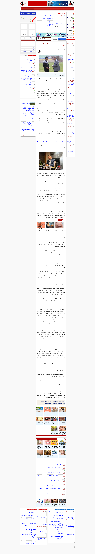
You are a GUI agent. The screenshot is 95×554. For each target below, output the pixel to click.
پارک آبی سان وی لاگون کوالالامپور (70, 123)
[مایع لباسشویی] (51, 35)
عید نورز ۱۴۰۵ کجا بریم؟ (70, 108)
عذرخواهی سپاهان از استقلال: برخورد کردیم (47, 25)
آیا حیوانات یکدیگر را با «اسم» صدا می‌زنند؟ (30, 516)
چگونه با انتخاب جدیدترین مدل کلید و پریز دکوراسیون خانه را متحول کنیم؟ (28, 110)
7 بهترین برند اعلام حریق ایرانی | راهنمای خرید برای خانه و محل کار (71, 150)
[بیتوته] (23, 5)
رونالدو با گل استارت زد (28, 84)
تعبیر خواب (22, 37)
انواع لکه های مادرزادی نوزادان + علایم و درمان (28, 122)
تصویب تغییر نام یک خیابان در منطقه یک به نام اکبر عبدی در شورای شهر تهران (56, 533)
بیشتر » (38, 13)
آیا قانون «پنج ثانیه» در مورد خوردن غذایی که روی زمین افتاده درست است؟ (28, 132)
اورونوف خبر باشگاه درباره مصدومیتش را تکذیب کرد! (46, 19)
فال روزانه (24, 34)
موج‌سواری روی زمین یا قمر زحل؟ (56, 464)
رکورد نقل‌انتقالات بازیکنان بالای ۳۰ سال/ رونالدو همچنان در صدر (26, 90)
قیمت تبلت (32, 49)
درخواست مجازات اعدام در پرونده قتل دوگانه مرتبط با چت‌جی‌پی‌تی (52, 493)
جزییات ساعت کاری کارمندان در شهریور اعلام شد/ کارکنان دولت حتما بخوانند (56, 512)
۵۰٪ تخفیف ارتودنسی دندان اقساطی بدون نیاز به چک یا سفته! (54, 403)
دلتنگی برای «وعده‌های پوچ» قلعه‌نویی (48, 18)
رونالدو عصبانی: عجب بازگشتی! (49, 21)
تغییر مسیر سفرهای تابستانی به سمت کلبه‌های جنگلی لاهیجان (25, 103)
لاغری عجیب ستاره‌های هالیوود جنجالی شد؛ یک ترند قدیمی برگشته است (42, 539)
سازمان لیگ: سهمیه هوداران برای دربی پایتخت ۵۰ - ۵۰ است (26, 65)
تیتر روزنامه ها (32, 51)
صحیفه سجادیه (24, 51)
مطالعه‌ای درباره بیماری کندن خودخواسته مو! (30, 543)
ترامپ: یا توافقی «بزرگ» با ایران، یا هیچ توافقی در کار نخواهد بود (52, 477)
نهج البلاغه (25, 49)
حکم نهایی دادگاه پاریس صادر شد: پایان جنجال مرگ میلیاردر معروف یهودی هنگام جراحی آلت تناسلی (70, 133)
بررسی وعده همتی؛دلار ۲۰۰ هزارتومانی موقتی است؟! (70, 526)
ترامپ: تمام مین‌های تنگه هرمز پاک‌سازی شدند (57, 538)
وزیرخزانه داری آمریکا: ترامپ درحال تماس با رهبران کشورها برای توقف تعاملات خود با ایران (56, 527)
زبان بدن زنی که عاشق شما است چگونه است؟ (28, 129)
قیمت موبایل (32, 47)
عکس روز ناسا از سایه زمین (32, 530)
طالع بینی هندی (33, 37)
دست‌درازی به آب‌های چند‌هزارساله (58, 515)
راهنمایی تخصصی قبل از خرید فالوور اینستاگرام (71, 93)
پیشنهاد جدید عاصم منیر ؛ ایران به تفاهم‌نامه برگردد (69, 518)
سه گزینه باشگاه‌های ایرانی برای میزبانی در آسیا (54, 472)
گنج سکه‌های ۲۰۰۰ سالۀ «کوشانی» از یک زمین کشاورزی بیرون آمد (70, 59)
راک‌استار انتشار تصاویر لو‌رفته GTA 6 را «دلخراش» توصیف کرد (28, 114)
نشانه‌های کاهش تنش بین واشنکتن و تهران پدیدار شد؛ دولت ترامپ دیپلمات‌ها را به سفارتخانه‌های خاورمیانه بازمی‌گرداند (56, 517)
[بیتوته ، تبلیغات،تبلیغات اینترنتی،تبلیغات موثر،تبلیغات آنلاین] (37, 3)
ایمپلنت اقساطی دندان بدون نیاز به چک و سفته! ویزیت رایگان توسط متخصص (52, 401)
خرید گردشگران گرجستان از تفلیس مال (70, 116)
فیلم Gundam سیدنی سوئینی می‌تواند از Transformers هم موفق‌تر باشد (30, 512)
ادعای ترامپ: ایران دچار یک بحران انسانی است (56, 519)
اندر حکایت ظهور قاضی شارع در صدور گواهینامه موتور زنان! (69, 534)
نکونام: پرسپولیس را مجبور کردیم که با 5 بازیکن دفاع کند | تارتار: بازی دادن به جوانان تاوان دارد (26, 79)
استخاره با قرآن (31, 34)
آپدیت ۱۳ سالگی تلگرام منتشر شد (29, 106)
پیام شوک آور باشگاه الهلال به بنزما (31, 529)
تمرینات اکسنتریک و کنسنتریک (30, 126)
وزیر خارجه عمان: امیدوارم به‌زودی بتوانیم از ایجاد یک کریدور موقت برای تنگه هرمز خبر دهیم (56, 529)
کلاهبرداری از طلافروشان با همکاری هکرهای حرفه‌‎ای (54, 485)
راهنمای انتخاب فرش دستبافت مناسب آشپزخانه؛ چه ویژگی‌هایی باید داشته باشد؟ (28, 108)
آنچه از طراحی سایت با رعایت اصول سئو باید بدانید (70, 84)
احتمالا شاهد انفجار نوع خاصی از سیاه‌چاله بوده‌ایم (71, 51)
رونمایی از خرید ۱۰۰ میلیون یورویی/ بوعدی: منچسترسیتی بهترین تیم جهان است (60, 24)
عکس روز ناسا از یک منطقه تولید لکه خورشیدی (70, 68)
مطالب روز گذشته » (23, 135)
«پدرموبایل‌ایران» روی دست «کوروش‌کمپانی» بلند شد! (53, 467)
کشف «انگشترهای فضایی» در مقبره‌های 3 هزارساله (28, 515)
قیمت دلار (32, 45)
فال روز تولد (26, 37)
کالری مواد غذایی (24, 45)
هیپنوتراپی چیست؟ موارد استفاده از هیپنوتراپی (28, 123)
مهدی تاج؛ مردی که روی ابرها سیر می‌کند (55, 469)
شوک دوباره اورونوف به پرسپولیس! (48, 24)
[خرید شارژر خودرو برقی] (58, 39)
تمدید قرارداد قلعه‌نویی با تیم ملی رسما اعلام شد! (46, 22)
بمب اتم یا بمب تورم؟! (60, 531)
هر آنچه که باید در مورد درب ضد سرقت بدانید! (71, 76)
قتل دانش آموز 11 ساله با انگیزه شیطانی (55, 480)
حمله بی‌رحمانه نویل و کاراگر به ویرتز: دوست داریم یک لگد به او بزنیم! (27, 62)
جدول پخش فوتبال (24, 47)
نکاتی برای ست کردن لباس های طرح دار (28, 130)
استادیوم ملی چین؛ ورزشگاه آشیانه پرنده (71, 101)
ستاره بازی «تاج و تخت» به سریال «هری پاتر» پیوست (42, 517)
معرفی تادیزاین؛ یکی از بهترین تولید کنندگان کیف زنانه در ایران (70, 142)
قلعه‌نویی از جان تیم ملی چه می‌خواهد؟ (26, 67)
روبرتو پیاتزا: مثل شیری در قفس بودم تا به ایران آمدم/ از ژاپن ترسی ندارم (26, 71)
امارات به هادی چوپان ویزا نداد (49, 15)
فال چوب (30, 37)
